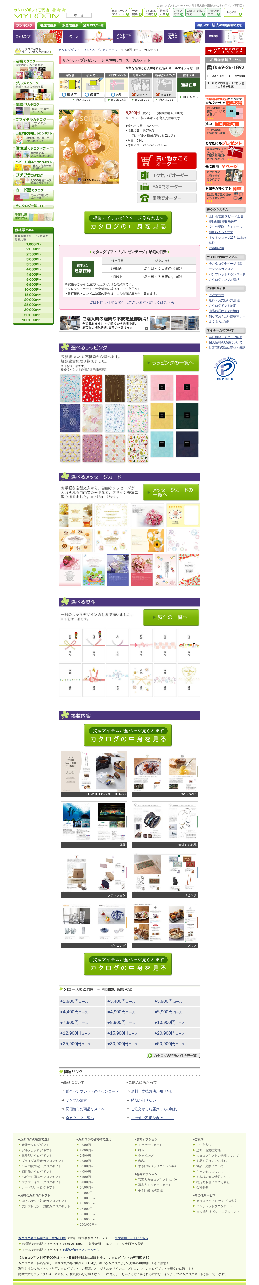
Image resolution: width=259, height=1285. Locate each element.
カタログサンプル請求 (224, 279)
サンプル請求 (76, 1100)
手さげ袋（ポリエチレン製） (158, 1166)
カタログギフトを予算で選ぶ (70, 25)
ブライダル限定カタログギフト (43, 1161)
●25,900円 (75, 1043)
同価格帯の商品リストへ (85, 1109)
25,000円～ (88, 1209)
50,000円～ (88, 1219)
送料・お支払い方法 (195, 12)
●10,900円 (169, 1022)
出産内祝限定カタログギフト (41, 1166)
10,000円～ (88, 1193)
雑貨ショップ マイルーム (113, 12)
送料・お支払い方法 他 (224, 300)
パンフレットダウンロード (227, 274)
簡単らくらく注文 (221, 232)
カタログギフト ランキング (24, 25)
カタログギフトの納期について (217, 1155)
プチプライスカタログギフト (41, 1182)
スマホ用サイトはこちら (131, 1238)
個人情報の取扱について (225, 342)
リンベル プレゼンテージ (100, 50)
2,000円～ (87, 1150)
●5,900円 (168, 1011)
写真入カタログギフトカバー (158, 1179)
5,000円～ (87, 1182)
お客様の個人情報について (214, 1177)
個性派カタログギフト (37, 1171)
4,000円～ (87, 1171)
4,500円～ (87, 1177)
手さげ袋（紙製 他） (152, 1190)
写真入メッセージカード (154, 1185)
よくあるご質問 (150, 12)
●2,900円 (74, 1001)
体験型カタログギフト (37, 1155)
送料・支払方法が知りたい (152, 1091)
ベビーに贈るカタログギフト (41, 1177)
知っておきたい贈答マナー (227, 316)
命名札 (225, 36)
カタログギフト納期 (222, 305)
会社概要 (136, 12)
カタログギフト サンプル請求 (216, 1201)
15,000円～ (88, 1198)
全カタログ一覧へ (80, 1118)
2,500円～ (87, 1155)
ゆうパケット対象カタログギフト (44, 1201)
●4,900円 (121, 1011)
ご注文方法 (177, 12)
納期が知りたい (143, 1100)
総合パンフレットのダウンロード (92, 1091)
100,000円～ (88, 1224)
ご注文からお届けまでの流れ (154, 1109)
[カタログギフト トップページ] (40, 16)
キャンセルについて (210, 1171)
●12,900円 (75, 1033)
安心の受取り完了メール (225, 227)
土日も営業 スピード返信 (226, 216)
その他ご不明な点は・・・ (152, 1118)
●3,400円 (121, 1001)
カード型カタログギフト (38, 1187)
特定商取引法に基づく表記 (227, 347)
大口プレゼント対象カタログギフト (46, 1206)
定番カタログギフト (35, 1145)
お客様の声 (164, 12)
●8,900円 (121, 1022)
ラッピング (38, 36)
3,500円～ (87, 1166)
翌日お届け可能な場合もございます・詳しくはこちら (131, 302)
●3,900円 (168, 1001)
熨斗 (141, 1150)
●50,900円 (169, 1043)
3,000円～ (87, 1161)
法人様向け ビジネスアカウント (218, 1211)
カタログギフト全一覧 (93, 25)
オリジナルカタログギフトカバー (184, 36)
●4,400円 (74, 1011)
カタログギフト (234, 12)
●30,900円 (122, 1043)
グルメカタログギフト (37, 1150)
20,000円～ (88, 1203)
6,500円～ (87, 1187)
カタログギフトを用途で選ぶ (47, 25)
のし (88, 36)
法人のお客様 (209, 25)
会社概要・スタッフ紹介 (225, 337)
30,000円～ (88, 1214)
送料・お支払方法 (208, 1150)
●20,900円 (169, 1033)
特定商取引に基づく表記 (213, 1182)
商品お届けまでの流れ (224, 311)
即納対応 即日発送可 (223, 221)
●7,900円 (74, 1022)
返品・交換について (210, 1166)
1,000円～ (87, 1145)
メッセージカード (138, 36)
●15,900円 (122, 1033)
